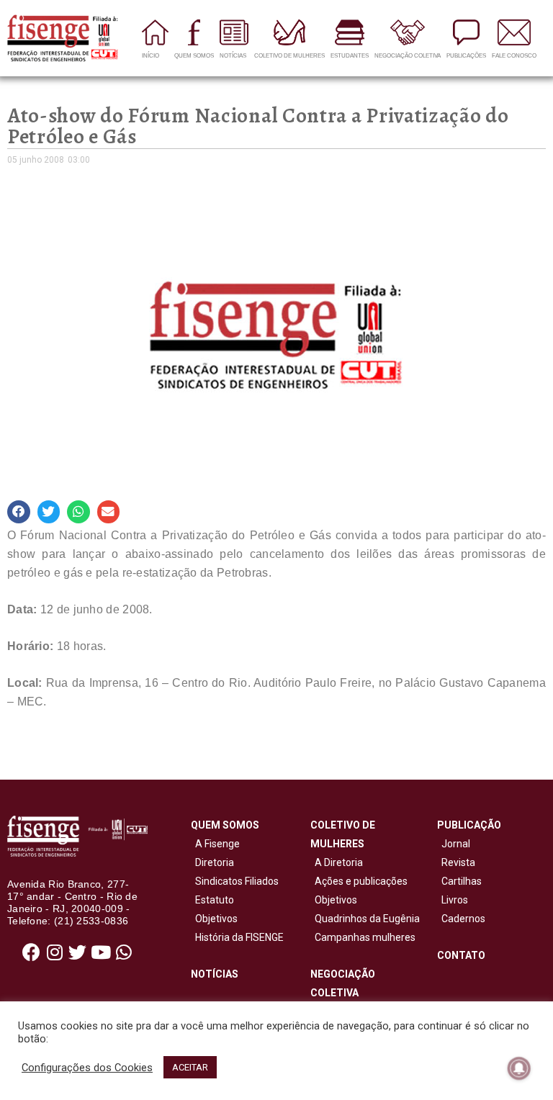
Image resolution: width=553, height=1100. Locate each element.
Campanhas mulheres (362, 937)
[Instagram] (55, 952)
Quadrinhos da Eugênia (365, 918)
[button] (18, 511)
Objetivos (214, 918)
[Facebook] (31, 952)
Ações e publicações (359, 881)
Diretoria (212, 862)
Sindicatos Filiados (235, 881)
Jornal (455, 843)
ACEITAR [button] (190, 1067)
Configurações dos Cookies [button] (87, 1067)
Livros (454, 900)
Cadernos (463, 918)
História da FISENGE (237, 937)
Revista (458, 862)
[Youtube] (101, 952)
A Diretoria (336, 862)
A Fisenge (215, 843)
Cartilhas (461, 881)
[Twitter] (78, 952)
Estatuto (212, 900)
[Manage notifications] (519, 1068)
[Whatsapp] (124, 952)
